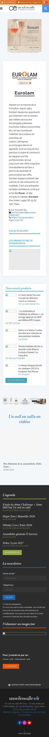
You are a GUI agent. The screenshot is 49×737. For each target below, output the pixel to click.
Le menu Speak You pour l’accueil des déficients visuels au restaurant (29, 298)
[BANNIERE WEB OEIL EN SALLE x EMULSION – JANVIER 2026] (24, 399)
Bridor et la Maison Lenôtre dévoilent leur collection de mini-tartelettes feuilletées (30, 333)
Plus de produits (16, 380)
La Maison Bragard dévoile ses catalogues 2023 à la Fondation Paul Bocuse (30, 368)
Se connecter (9, 2)
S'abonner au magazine (30, 2)
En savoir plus (12, 552)
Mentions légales (11, 712)
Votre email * (9, 573)
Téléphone (8, 585)
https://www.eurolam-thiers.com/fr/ (21, 218)
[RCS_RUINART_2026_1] (24, 20)
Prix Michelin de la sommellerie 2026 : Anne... (22, 465)
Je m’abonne (11, 666)
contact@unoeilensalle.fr (25, 709)
